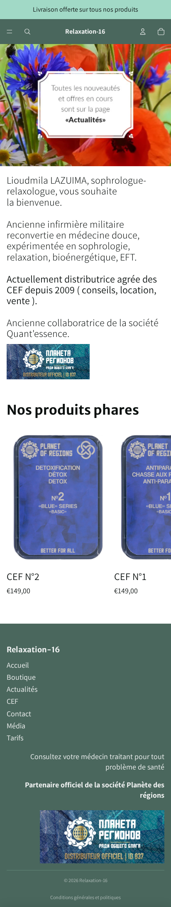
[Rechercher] (27, 31)
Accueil (18, 665)
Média (16, 725)
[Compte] (143, 31)
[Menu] (9, 31)
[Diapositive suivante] (155, 519)
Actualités (22, 689)
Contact (19, 713)
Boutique (21, 677)
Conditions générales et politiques (85, 897)
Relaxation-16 (93, 880)
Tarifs (15, 737)
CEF (12, 701)
